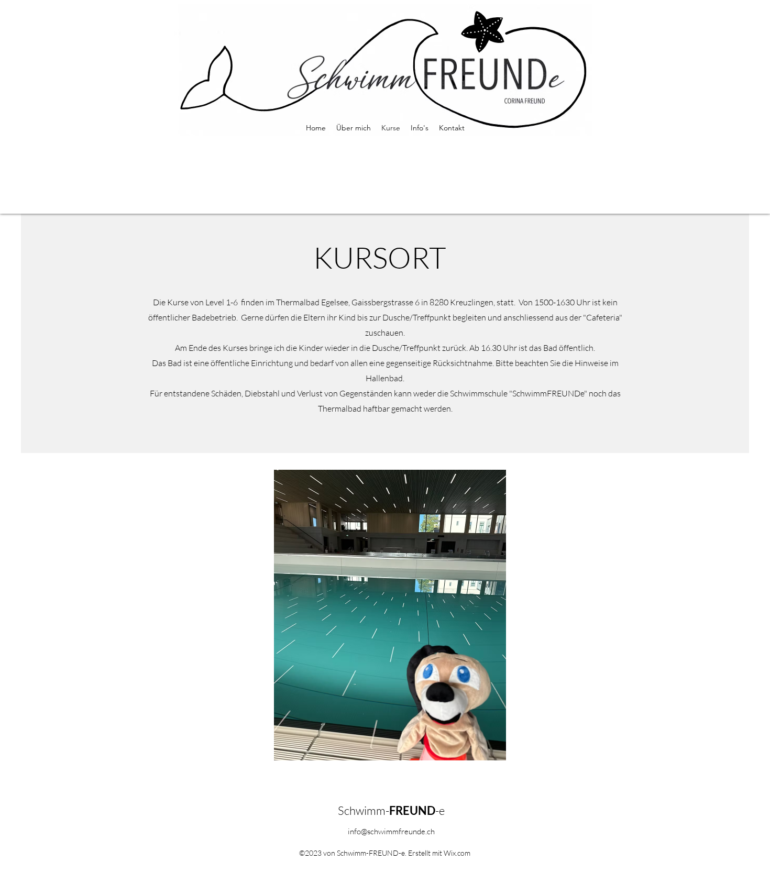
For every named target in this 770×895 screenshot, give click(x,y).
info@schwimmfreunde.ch (391, 831)
